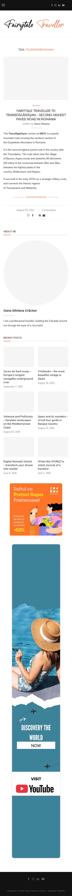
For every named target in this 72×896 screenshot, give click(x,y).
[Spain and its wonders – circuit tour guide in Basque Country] (53, 402)
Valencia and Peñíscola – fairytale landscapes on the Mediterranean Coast (18, 422)
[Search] (68, 5)
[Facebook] (52, 5)
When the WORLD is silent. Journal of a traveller (51, 465)
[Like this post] (28, 215)
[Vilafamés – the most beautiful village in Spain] (53, 357)
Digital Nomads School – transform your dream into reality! (18, 465)
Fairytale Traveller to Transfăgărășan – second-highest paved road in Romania (36, 115)
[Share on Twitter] (36, 215)
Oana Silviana (41, 123)
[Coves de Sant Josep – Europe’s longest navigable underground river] (18, 357)
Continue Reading (36, 197)
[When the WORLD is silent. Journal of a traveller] (53, 447)
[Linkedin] (59, 5)
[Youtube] (63, 5)
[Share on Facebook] (32, 215)
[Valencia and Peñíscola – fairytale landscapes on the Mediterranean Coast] (18, 402)
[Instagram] (55, 5)
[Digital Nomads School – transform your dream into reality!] (18, 447)
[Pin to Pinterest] (40, 215)
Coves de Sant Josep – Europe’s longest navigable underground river (18, 377)
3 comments (49, 210)
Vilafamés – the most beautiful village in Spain (51, 375)
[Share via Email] (44, 215)
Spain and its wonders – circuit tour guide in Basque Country (53, 420)
